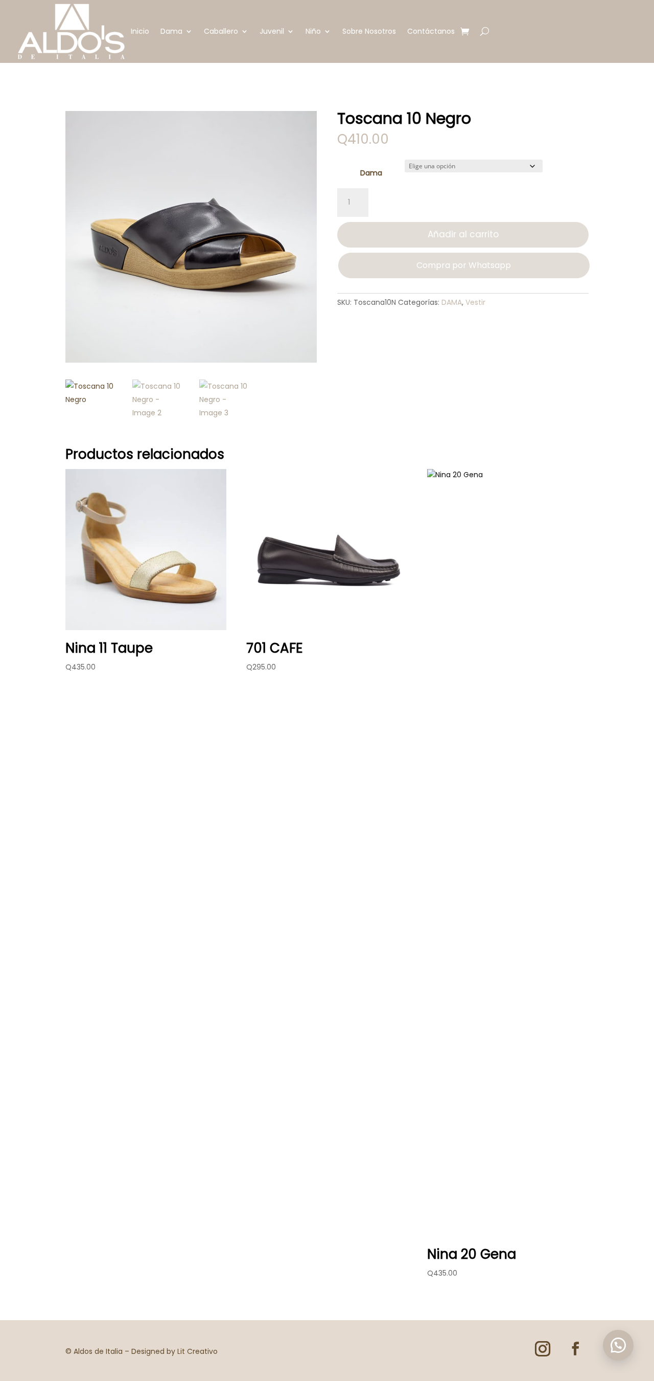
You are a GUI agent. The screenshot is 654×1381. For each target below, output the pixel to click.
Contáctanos (431, 31)
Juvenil (272, 31)
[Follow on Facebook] (575, 1348)
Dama (171, 31)
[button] (618, 1345)
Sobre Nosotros (369, 31)
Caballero (221, 31)
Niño (313, 31)
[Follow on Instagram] (542, 1348)
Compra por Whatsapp (463, 265)
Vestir (475, 302)
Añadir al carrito (463, 234)
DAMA (451, 302)
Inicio (140, 31)
